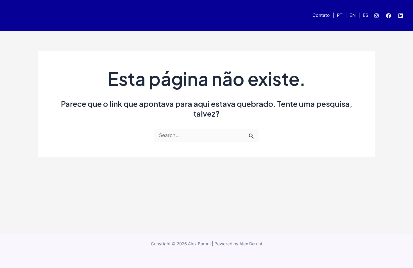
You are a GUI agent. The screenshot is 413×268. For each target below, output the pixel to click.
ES (365, 15)
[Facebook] (388, 15)
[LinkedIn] (400, 15)
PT (339, 15)
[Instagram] (376, 15)
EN (353, 15)
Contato (321, 15)
